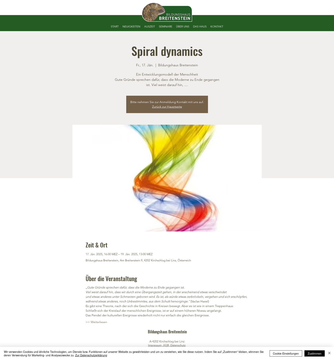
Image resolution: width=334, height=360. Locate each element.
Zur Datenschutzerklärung (91, 355)
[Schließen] (329, 353)
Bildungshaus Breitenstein (167, 331)
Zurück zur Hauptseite (167, 106)
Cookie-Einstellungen (286, 353)
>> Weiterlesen (96, 322)
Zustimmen (314, 353)
